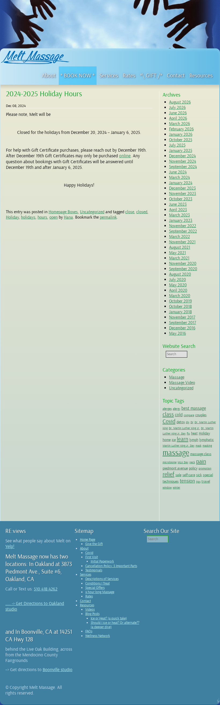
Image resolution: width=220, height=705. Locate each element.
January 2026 (180, 134)
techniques (171, 481)
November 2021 (182, 242)
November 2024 (182, 161)
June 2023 (178, 204)
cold (179, 415)
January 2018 (180, 312)
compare (189, 415)
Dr (191, 422)
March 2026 (179, 123)
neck (192, 462)
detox (181, 421)
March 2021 (179, 258)
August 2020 (180, 274)
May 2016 (177, 333)
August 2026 (180, 102)
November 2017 (182, 317)
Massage (176, 377)
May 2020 (178, 285)
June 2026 (178, 113)
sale (178, 474)
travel (205, 481)
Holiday (12, 217)
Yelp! (9, 546)
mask (198, 445)
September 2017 (182, 322)
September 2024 (183, 166)
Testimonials (93, 570)
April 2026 (178, 118)
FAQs (88, 631)
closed (141, 212)
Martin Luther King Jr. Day (179, 445)
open (53, 217)
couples (201, 414)
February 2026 (181, 129)
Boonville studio (57, 669)
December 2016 (182, 328)
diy (187, 422)
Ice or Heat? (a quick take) (109, 618)
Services (85, 574)
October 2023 (180, 199)
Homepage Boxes (63, 212)
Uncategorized (92, 212)
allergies (167, 409)
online (125, 156)
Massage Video (182, 382)
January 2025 (180, 150)
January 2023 (180, 220)
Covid (169, 421)
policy (193, 468)
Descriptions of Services (102, 579)
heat (194, 433)
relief (168, 474)
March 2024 (179, 177)
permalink (108, 217)
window (167, 487)
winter (176, 487)
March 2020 (179, 295)
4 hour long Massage (99, 592)
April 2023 (178, 209)
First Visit (91, 557)
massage (176, 453)
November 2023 (182, 193)
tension (187, 481)
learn (182, 439)
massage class (200, 453)
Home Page (87, 539)
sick (199, 474)
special (208, 474)
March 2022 (179, 236)
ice (174, 439)
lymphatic (206, 439)
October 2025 (180, 140)
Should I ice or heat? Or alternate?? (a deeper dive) (115, 625)
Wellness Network (97, 636)
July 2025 (177, 145)
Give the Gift (94, 544)
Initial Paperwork (102, 561)
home (167, 439)
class (168, 414)
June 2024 (178, 172)
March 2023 (179, 215)
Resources (87, 605)
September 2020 (183, 269)
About (84, 548)
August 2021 (179, 247)
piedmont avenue (175, 468)
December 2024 (182, 156)
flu (188, 433)
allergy (176, 409)
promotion (205, 468)
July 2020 (177, 279)
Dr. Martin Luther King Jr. (184, 428)
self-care (188, 474)
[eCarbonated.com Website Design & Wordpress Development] (217, 702)
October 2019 (180, 301)
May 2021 (177, 252)
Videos (90, 609)
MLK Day (183, 462)
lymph (193, 439)
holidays (28, 217)
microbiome (170, 462)
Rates (89, 596)
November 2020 (182, 263)
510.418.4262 (45, 589)
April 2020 (178, 290)
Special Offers (95, 588)
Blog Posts (92, 614)
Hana (68, 217)
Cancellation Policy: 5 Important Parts (111, 566)
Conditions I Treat (97, 583)
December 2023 (182, 188)
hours (42, 217)
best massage (193, 408)
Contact (85, 601)
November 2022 (182, 226)
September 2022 (183, 231)
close (129, 212)
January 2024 (180, 183)
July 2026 (177, 107)
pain (201, 461)
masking (207, 445)
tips (198, 481)
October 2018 (180, 306)
